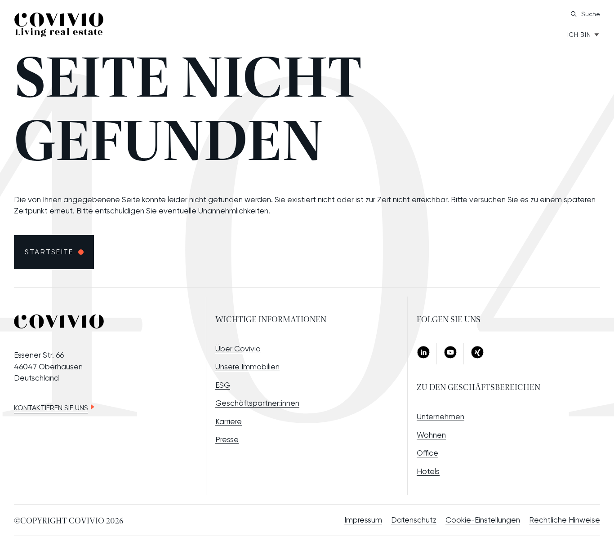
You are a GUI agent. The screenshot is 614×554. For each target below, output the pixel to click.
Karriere (228, 421)
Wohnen (431, 434)
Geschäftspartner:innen (257, 403)
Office (427, 452)
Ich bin (579, 34)
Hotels (428, 471)
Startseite (49, 252)
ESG (222, 385)
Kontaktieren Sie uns (51, 407)
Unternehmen (440, 416)
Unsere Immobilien (247, 366)
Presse (227, 439)
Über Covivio (238, 348)
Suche (590, 14)
